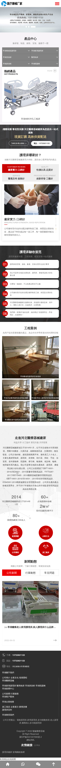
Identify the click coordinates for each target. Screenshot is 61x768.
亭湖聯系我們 (8, 714)
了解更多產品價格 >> (19, 143)
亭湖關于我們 (8, 672)
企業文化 (15, 677)
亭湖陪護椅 (35, 63)
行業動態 (15, 693)
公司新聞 (6, 693)
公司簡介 (6, 677)
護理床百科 (7, 709)
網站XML (31, 739)
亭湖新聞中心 (8, 688)
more (49, 70)
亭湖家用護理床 (37, 50)
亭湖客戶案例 (8, 696)
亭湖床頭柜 (7, 63)
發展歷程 (23, 677)
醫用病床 (34, 57)
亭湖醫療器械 (8, 680)
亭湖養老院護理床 (9, 50)
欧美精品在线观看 (8, 759)
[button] (26, 26)
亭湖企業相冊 (8, 701)
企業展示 (15, 706)
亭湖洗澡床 (7, 57)
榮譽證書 (23, 706)
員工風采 (6, 706)
